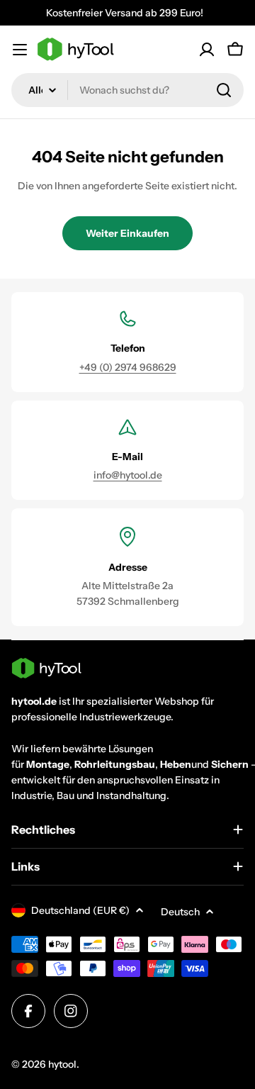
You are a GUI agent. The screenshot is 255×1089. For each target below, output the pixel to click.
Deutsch (180, 911)
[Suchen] (223, 90)
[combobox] (127, 90)
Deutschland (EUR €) (80, 910)
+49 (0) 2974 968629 (127, 367)
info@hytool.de (128, 475)
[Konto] (206, 49)
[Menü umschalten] (19, 49)
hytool (62, 1064)
